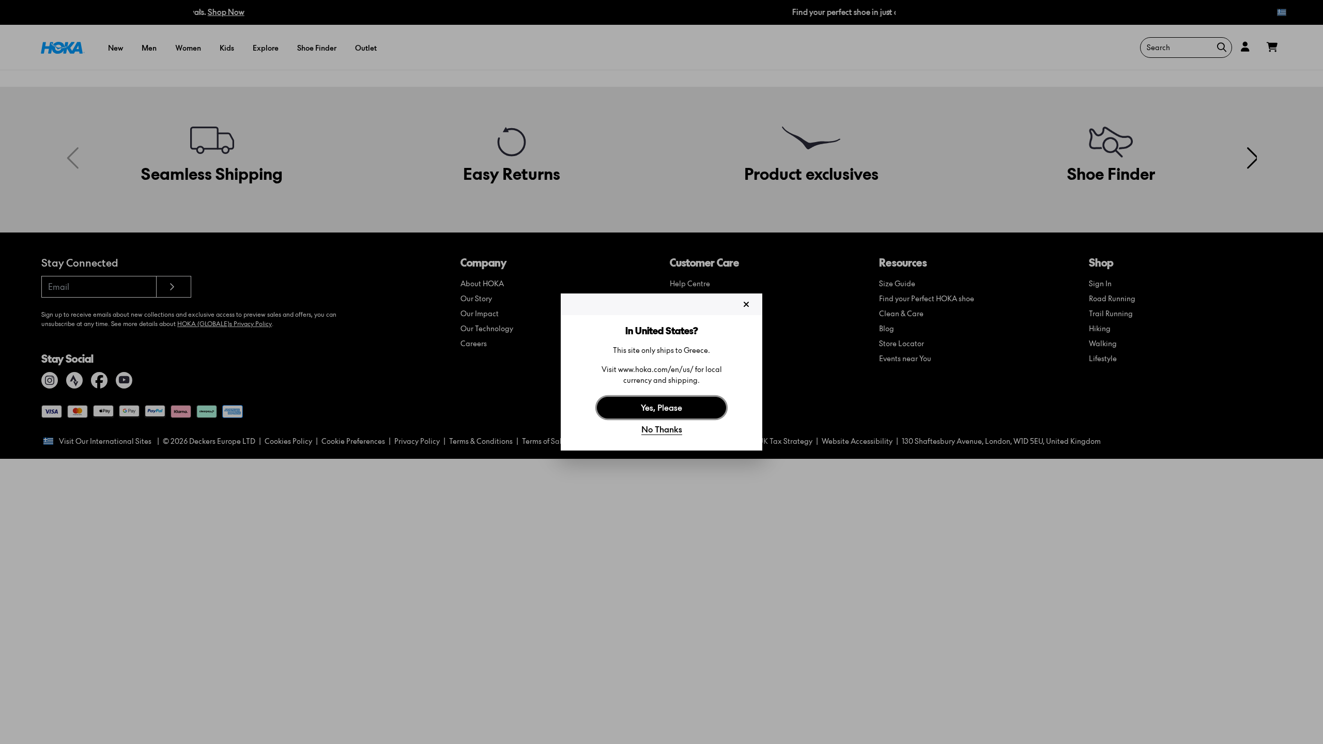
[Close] (746, 304)
